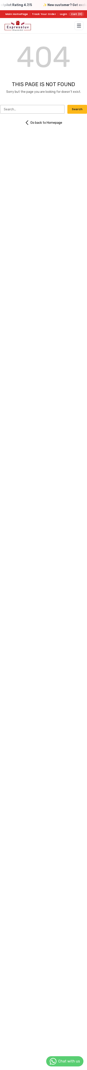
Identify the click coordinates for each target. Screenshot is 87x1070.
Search (77, 109)
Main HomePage (16, 14)
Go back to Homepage (46, 123)
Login (63, 14)
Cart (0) (77, 14)
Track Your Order (44, 14)
